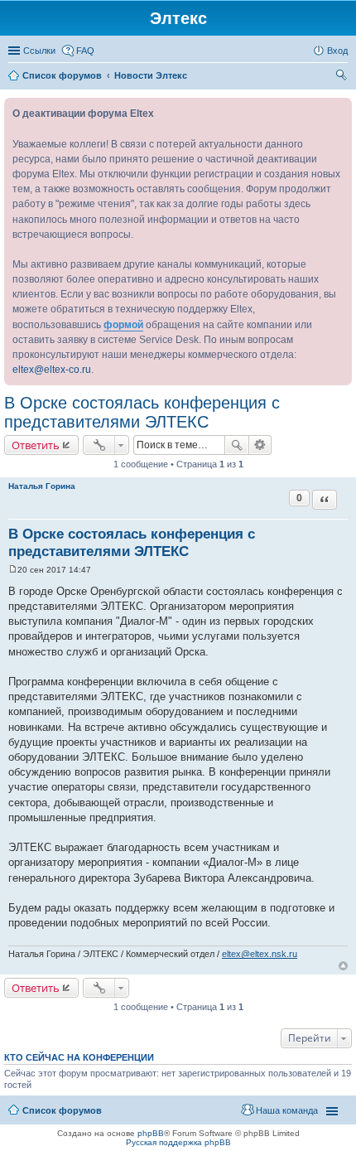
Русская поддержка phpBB (178, 1142)
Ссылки (39, 51)
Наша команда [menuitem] (287, 1110)
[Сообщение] (12, 569)
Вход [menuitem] (337, 51)
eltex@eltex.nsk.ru (259, 954)
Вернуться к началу (343, 965)
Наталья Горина (41, 486)
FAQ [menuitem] (85, 51)
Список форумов (62, 1110)
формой (123, 325)
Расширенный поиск (260, 445)
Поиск (236, 445)
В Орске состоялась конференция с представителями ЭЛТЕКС (142, 412)
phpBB (150, 1133)
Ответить (36, 445)
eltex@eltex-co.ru (51, 369)
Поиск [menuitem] (343, 77)
